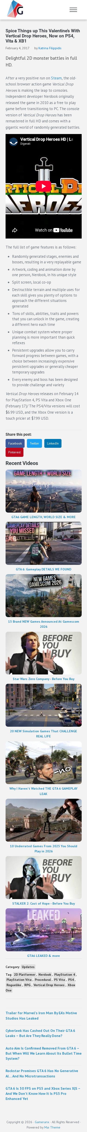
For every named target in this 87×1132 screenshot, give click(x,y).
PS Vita (59, 980)
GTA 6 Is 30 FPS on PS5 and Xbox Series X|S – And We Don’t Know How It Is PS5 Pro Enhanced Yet (43, 1093)
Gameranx (42, 1122)
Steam (56, 78)
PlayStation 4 (64, 974)
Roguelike (13, 985)
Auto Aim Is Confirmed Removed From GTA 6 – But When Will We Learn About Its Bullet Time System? (44, 1053)
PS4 (71, 980)
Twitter (34, 443)
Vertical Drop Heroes (49, 985)
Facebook (15, 443)
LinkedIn (53, 443)
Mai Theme (52, 1127)
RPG (27, 985)
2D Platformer (24, 974)
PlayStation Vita (19, 980)
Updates (28, 967)
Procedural (43, 980)
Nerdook (45, 974)
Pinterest (14, 452)
